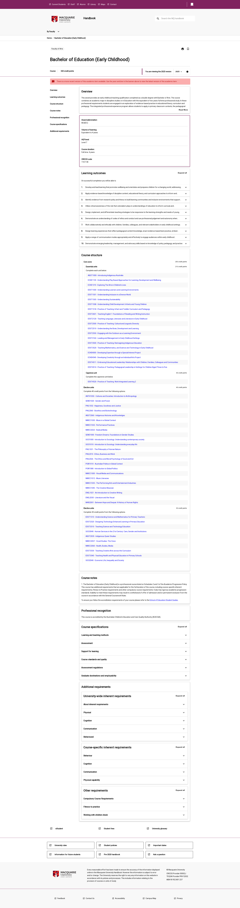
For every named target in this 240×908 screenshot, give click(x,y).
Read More (183, 110)
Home (49, 38)
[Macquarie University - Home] (63, 20)
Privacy (180, 898)
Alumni (83, 4)
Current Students (59, 4)
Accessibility (120, 898)
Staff (73, 4)
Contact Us (90, 898)
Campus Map (151, 898)
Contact (113, 4)
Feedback (61, 898)
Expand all (182, 173)
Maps (103, 4)
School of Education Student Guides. (164, 600)
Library (93, 4)
